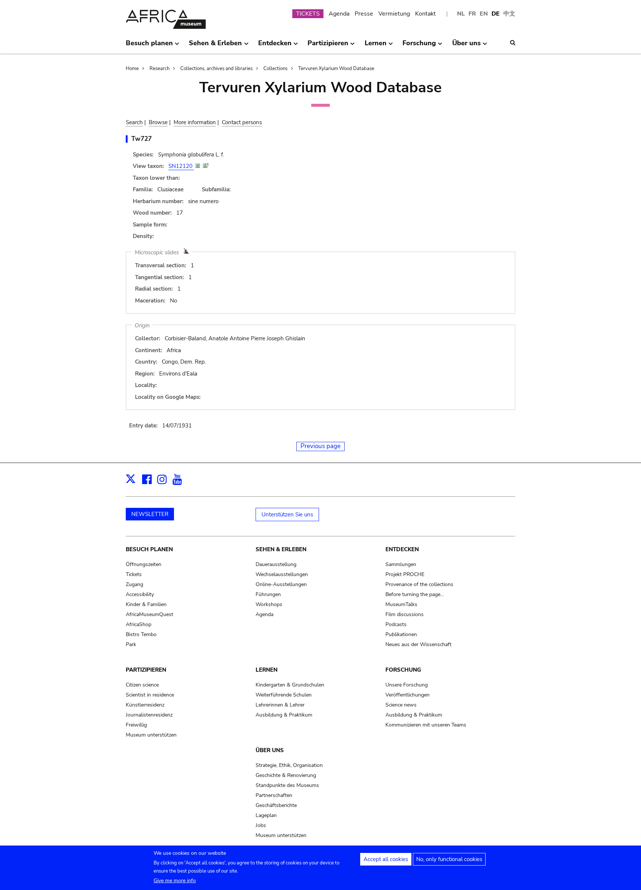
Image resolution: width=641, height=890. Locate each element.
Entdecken (402, 549)
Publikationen (401, 634)
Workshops (269, 604)
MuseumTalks (401, 604)
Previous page (320, 446)
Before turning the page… (414, 594)
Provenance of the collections (419, 584)
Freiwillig (136, 724)
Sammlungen (400, 564)
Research (159, 68)
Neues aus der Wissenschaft (418, 644)
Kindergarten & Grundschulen (290, 684)
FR (472, 14)
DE (496, 14)
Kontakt (425, 14)
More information (195, 122)
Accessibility (140, 594)
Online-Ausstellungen (281, 584)
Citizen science (142, 684)
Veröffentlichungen (407, 694)
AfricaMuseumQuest (149, 614)
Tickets (134, 574)
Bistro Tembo (141, 634)
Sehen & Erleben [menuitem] (215, 46)
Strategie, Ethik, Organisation (289, 765)
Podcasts (396, 624)
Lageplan (266, 815)
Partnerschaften (274, 795)
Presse (364, 14)
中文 (509, 14)
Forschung (403, 670)
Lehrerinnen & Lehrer (280, 704)
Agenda (339, 14)
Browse (158, 122)
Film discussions (404, 614)
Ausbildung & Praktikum (284, 714)
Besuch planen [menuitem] (149, 46)
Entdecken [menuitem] (275, 46)
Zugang (134, 584)
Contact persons (242, 122)
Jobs (261, 825)
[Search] (512, 42)
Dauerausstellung (276, 564)
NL (461, 14)
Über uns (270, 750)
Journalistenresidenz (149, 714)
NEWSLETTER (149, 514)
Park (131, 644)
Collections (275, 68)
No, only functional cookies (449, 859)
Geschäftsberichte (276, 805)
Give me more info (175, 880)
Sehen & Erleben (281, 549)
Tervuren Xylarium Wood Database (336, 68)
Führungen (268, 594)
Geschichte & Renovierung (286, 775)
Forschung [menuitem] (419, 46)
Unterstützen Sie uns (287, 514)
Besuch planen (149, 549)
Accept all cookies (386, 859)
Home (132, 68)
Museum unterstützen (151, 734)
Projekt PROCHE (404, 574)
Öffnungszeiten (143, 564)
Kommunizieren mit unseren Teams (425, 724)
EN (484, 14)
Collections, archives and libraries (216, 68)
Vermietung (394, 14)
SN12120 (181, 166)
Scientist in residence (150, 694)
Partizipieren (146, 670)
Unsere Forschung (406, 684)
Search (134, 122)
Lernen (266, 670)
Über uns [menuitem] (466, 46)
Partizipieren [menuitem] (328, 46)
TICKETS (308, 14)
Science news (401, 704)
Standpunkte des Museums (287, 785)
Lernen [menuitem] (376, 46)
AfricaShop (138, 624)
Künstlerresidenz (145, 704)
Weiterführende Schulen (284, 694)
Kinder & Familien (146, 604)
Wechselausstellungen (282, 574)
